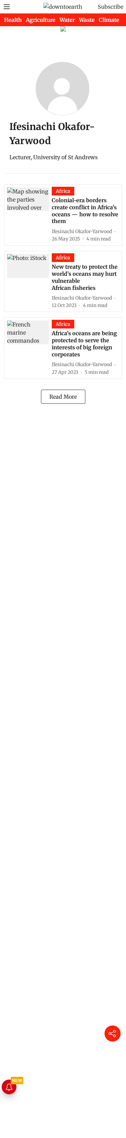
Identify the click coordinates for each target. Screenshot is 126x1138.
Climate (109, 19)
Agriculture (40, 19)
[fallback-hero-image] (29, 215)
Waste (87, 19)
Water (67, 19)
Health (13, 19)
